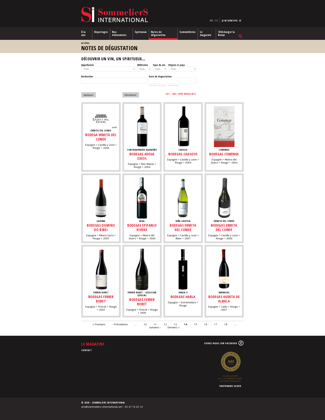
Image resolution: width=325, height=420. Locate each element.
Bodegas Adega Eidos (142, 156)
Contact (86, 350)
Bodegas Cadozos (183, 153)
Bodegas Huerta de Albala (224, 298)
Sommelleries (188, 32)
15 (195, 324)
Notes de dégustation (158, 33)
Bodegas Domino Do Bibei (101, 227)
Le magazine (205, 33)
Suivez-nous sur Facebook (220, 343)
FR (211, 20)
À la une (83, 33)
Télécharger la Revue (226, 33)
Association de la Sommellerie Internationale (230, 366)
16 (205, 324)
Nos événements (119, 33)
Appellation (87, 64)
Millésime (142, 64)
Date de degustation (160, 76)
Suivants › (154, 327)
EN (216, 20)
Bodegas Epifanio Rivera (142, 227)
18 (225, 324)
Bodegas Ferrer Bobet (101, 298)
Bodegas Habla (183, 296)
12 (165, 324)
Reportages (101, 32)
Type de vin (159, 64)
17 (215, 324)
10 (145, 324)
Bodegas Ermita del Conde (183, 227)
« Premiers (99, 324)
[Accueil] (144, 15)
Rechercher (87, 76)
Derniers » (173, 327)
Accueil (85, 43)
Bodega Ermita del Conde (100, 137)
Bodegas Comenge (224, 153)
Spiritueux (141, 32)
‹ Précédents (120, 324)
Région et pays (176, 64)
